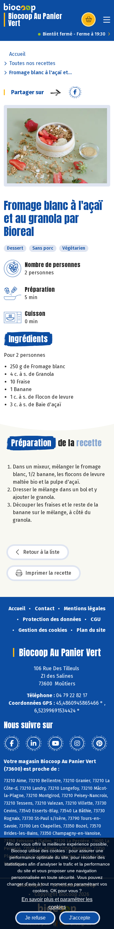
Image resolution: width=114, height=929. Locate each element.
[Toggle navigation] (106, 22)
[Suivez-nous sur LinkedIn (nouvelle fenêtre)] (33, 743)
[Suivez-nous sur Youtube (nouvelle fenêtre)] (55, 743)
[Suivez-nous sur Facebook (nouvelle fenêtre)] (12, 743)
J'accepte (79, 917)
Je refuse (35, 917)
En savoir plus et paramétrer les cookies (57, 902)
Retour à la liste (41, 552)
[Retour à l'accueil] (19, 8)
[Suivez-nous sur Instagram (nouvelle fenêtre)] (77, 743)
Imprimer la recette (48, 573)
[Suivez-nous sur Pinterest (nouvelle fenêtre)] (99, 743)
